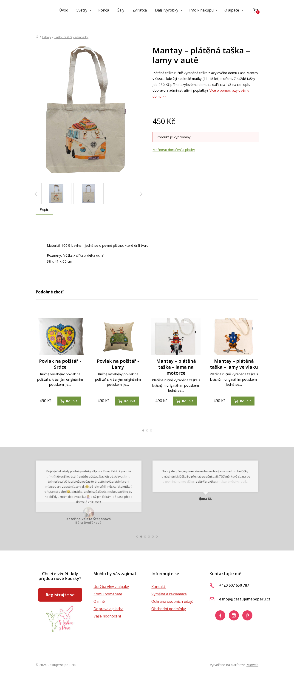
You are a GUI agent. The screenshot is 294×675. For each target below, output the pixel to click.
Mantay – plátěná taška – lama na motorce (176, 367)
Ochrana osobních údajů (172, 601)
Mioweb (252, 665)
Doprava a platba (108, 608)
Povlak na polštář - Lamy (118, 364)
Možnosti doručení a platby (174, 149)
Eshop (46, 37)
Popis (44, 209)
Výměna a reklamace (169, 594)
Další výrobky (166, 10)
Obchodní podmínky (168, 608)
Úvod (63, 10)
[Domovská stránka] (37, 37)
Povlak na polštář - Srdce (60, 364)
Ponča (103, 10)
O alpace (231, 10)
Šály (120, 10)
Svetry (81, 10)
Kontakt (158, 586)
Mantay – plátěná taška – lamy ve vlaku (234, 364)
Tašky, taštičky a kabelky (71, 37)
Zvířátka (140, 10)
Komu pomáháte (107, 594)
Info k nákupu (201, 10)
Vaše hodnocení (107, 616)
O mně (99, 601)
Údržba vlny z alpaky (111, 586)
